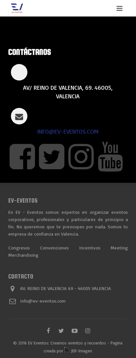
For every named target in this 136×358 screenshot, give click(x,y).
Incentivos (89, 247)
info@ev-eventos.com (67, 131)
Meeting (119, 247)
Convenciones (54, 247)
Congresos (19, 247)
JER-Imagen (81, 350)
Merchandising (23, 255)
